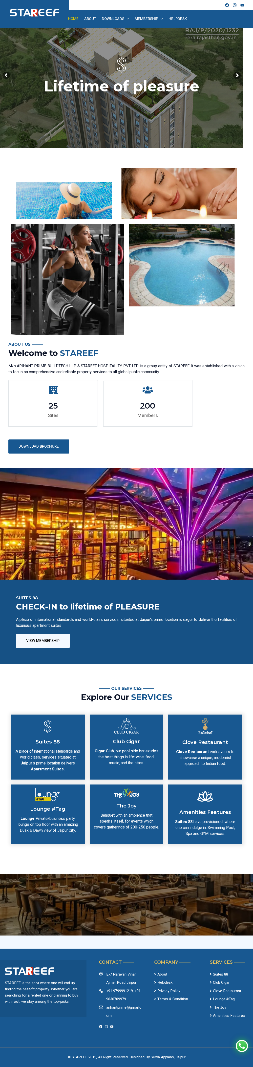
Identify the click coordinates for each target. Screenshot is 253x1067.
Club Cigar (221, 982)
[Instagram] (106, 1026)
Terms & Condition (172, 999)
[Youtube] (242, 5)
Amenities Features (229, 1015)
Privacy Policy (168, 991)
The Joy (219, 1007)
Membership (146, 19)
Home (73, 19)
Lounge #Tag (224, 999)
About (90, 19)
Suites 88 (220, 974)
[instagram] (235, 5)
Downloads (113, 19)
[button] (38, 446)
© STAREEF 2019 (82, 1057)
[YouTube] (112, 1026)
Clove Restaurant (227, 991)
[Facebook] (227, 5)
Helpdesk (178, 19)
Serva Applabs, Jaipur (168, 1057)
